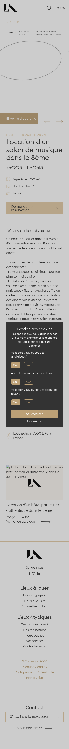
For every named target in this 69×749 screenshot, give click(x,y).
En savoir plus (34, 421)
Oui (15, 365)
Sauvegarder (34, 414)
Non (28, 365)
